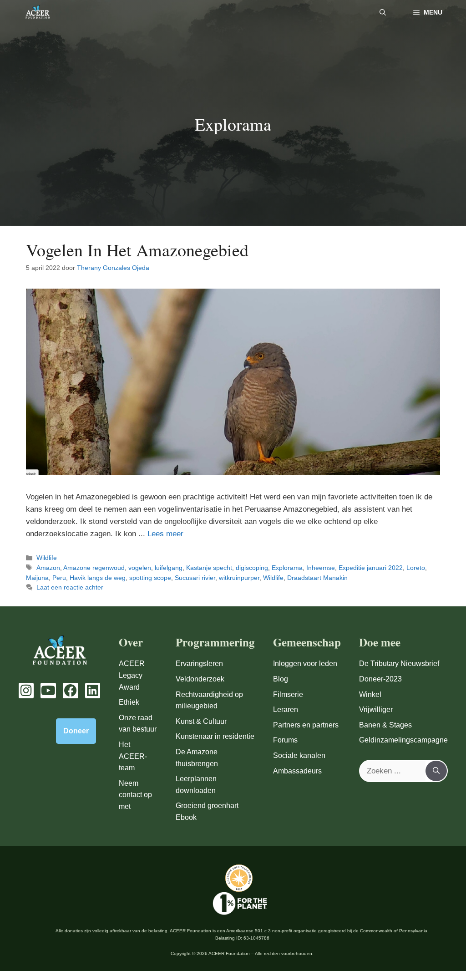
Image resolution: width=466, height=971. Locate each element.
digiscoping (252, 567)
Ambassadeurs (297, 771)
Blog (280, 679)
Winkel (370, 694)
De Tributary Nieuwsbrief (399, 663)
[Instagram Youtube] (26, 690)
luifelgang (168, 567)
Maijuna (37, 577)
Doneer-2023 (380, 679)
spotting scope (150, 577)
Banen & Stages (385, 725)
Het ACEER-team (133, 756)
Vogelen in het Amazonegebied (137, 249)
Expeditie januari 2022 (371, 567)
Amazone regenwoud (94, 567)
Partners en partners (306, 725)
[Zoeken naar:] (392, 771)
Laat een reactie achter (69, 587)
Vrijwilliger (376, 709)
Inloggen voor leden (305, 663)
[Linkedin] (93, 690)
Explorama (287, 567)
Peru (59, 577)
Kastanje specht (209, 567)
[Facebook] (70, 690)
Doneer (76, 731)
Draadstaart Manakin (317, 577)
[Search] (436, 771)
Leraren (285, 709)
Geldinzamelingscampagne (403, 740)
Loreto (415, 567)
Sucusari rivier (195, 577)
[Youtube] (48, 690)
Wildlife (46, 557)
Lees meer (165, 533)
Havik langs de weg (98, 577)
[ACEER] (37, 12)
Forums (285, 740)
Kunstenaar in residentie (215, 736)
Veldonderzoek (200, 679)
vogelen (139, 567)
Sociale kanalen (299, 755)
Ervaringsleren (199, 663)
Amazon (48, 567)
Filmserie (288, 694)
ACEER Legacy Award (132, 675)
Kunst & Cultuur (201, 721)
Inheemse (320, 567)
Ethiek (129, 702)
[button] (383, 12)
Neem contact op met (135, 794)
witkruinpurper (239, 577)
